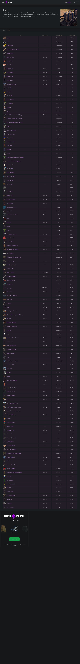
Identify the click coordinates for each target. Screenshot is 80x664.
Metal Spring (10, 53)
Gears (8, 42)
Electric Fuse (10, 57)
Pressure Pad (10, 165)
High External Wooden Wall (14, 453)
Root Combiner (11, 142)
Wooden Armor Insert (12, 245)
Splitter (9, 107)
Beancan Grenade (11, 322)
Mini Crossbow (10, 272)
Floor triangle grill (11, 345)
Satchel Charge (11, 445)
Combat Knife (10, 441)
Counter (9, 476)
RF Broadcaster (11, 484)
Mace (8, 307)
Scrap (8, 38)
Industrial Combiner (12, 388)
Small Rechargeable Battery (14, 115)
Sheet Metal (10, 65)
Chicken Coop (10, 261)
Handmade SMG (11, 199)
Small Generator (11, 495)
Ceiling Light (10, 268)
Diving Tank (10, 80)
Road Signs (10, 45)
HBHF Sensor (10, 488)
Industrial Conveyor (12, 295)
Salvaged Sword (11, 276)
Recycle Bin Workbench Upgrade (15, 157)
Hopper (9, 372)
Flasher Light (10, 138)
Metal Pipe (9, 61)
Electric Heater (11, 280)
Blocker (9, 149)
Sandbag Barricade (12, 265)
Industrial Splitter (11, 449)
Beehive (9, 330)
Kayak (8, 376)
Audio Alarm (10, 192)
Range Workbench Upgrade (14, 161)
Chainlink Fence (11, 391)
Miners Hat (9, 184)
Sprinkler (9, 211)
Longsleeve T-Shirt (12, 207)
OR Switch (9, 95)
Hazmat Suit (10, 68)
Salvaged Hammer (12, 234)
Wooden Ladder (11, 353)
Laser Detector (11, 468)
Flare (8, 218)
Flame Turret (10, 203)
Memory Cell (10, 480)
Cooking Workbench (12, 311)
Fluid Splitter (10, 253)
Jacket (8, 188)
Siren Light (9, 145)
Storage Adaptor (11, 349)
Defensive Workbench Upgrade (15, 122)
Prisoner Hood (10, 434)
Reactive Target (11, 422)
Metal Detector (11, 395)
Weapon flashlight (11, 438)
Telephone (9, 284)
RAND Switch (10, 99)
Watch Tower (10, 426)
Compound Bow (11, 365)
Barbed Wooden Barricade (14, 411)
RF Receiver (10, 491)
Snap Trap (9, 291)
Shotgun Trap (10, 430)
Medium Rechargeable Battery (15, 315)
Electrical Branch (11, 130)
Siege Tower (10, 180)
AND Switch (10, 103)
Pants (8, 226)
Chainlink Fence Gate (12, 215)
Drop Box (9, 368)
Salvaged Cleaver (11, 415)
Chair (8, 334)
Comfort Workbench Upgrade (14, 118)
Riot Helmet (10, 461)
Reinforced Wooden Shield (14, 407)
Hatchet (9, 222)
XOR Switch (10, 168)
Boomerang (10, 341)
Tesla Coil (9, 499)
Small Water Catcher (12, 361)
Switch (8, 126)
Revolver (9, 303)
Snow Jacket (10, 238)
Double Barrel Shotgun (13, 465)
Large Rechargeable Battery (14, 472)
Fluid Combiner (11, 176)
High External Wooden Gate (14, 257)
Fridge (8, 384)
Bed (8, 399)
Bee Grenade (10, 172)
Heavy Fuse (10, 76)
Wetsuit (9, 88)
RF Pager (9, 503)
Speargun (9, 288)
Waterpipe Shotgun (12, 380)
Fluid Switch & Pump (12, 403)
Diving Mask (10, 72)
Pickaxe (9, 318)
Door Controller (11, 134)
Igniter (8, 111)
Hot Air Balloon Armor (12, 338)
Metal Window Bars (12, 326)
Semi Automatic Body (12, 49)
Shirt (8, 357)
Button (8, 418)
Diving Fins (9, 92)
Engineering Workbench (13, 249)
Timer (8, 153)
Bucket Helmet (11, 457)
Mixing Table (10, 195)
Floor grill (9, 299)
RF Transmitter (11, 507)
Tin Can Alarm (10, 241)
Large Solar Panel (11, 84)
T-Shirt (8, 230)
